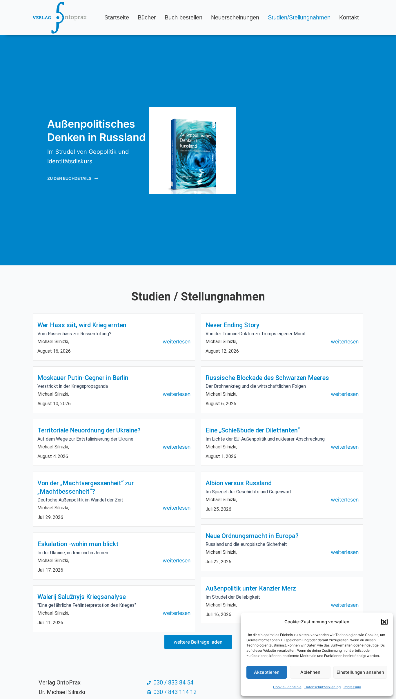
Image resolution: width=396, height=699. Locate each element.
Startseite (116, 17)
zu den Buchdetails (69, 178)
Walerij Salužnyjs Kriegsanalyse (81, 596)
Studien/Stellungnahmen (299, 17)
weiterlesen (177, 341)
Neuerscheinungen (235, 17)
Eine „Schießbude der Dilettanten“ (253, 430)
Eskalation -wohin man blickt (78, 544)
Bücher (147, 17)
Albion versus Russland (239, 483)
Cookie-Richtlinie (287, 687)
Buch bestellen (183, 17)
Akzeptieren (266, 672)
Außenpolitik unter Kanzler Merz (251, 588)
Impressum (352, 687)
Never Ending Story (232, 325)
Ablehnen (310, 672)
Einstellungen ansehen (360, 672)
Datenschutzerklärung (322, 687)
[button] (384, 622)
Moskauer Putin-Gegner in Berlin (82, 377)
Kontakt (349, 17)
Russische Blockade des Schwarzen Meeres (267, 377)
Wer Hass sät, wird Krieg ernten (81, 325)
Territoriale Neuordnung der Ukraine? (89, 430)
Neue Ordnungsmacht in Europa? (252, 535)
